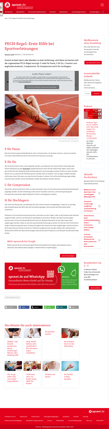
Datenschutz (36, 417)
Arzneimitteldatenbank (37, 12)
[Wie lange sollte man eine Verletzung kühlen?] (13, 366)
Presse (49, 420)
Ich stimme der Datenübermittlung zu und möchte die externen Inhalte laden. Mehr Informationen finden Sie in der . (42, 81)
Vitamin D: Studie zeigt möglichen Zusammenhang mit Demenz (90, 206)
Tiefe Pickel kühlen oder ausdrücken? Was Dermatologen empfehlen (32, 347)
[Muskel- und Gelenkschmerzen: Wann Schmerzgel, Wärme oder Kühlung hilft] (13, 333)
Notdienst (9, 12)
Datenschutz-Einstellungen (13, 420)
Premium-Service (10, 417)
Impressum (23, 417)
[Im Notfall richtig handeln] (70, 366)
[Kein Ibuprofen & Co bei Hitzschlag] (70, 333)
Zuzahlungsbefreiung (97, 12)
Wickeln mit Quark (50, 375)
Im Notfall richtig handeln (68, 376)
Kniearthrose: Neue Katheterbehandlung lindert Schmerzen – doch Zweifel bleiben (92, 222)
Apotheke (26, 168)
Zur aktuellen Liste (93, 63)
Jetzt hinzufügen (68, 256)
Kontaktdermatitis (50, 333)
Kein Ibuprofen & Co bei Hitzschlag (69, 343)
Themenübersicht (12, 297)
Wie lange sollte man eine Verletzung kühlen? (12, 377)
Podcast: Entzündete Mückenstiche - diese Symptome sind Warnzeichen (90, 240)
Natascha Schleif (9, 54)
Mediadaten (60, 420)
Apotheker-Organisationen (34, 420)
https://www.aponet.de (96, 411)
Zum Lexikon (95, 288)
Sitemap (85, 417)
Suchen (96, 93)
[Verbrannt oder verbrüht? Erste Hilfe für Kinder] (32, 366)
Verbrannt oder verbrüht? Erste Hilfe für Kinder (31, 379)
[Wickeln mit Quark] (51, 366)
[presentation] (103, 12)
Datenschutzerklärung (24, 82)
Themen (52, 12)
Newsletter (64, 12)
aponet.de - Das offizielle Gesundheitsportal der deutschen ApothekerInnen (19, 5)
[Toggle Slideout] (102, 5)
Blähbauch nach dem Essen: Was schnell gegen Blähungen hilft (90, 193)
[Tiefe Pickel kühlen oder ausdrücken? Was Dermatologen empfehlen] (32, 333)
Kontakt (76, 417)
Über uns (89, 420)
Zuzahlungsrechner (79, 12)
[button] (11, 307)
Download (66, 417)
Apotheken (20, 12)
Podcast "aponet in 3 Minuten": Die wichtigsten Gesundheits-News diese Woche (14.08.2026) (92, 130)
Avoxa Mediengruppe (75, 420)
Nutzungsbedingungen (51, 417)
